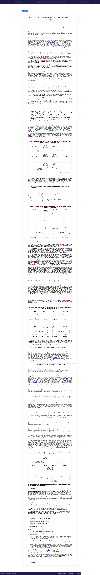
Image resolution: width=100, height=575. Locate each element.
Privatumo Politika (70, 573)
